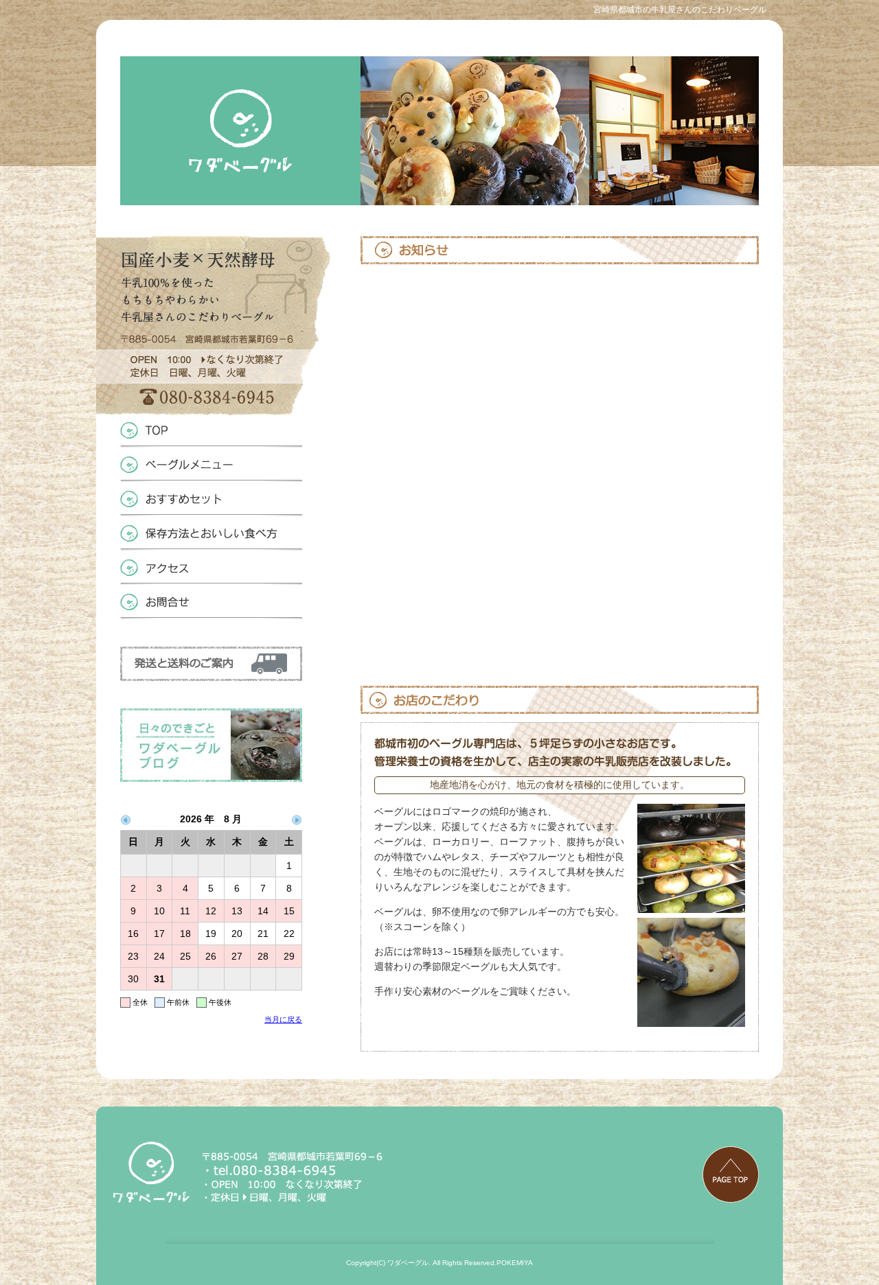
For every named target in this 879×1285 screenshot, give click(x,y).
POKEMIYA (514, 1262)
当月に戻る (283, 1019)
